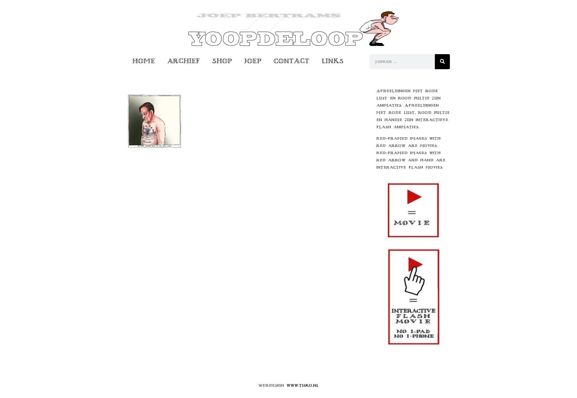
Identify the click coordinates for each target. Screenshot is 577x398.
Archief (183, 61)
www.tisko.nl (302, 385)
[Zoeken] (442, 61)
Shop (222, 61)
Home (143, 61)
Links (332, 61)
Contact (291, 61)
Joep (252, 61)
